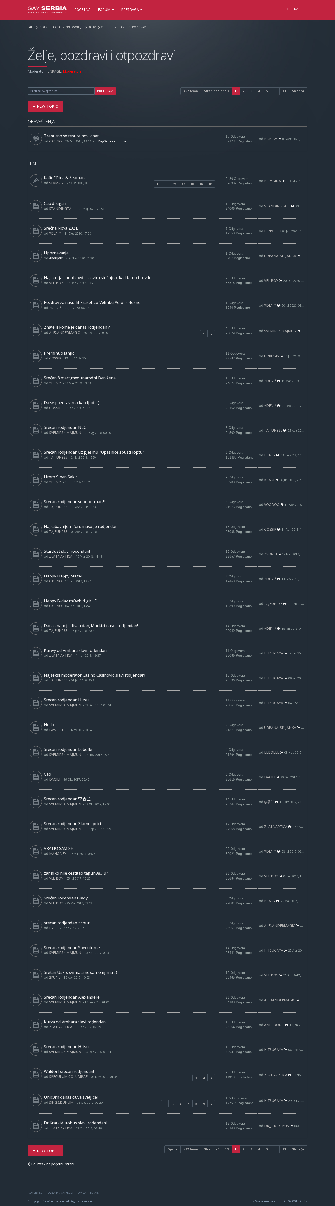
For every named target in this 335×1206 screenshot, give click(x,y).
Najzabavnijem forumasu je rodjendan (80, 526)
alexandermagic (64, 332)
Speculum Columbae (68, 1076)
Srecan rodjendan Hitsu (66, 700)
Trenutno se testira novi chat (71, 136)
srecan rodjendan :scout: (67, 922)
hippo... (270, 231)
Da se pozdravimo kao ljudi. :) (71, 402)
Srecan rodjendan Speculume (72, 947)
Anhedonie (274, 1024)
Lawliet (56, 729)
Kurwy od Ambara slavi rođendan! (75, 650)
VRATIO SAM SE (58, 848)
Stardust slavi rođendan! (67, 551)
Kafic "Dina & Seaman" (65, 177)
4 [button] (259, 91)
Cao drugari (55, 203)
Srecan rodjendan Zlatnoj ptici (72, 823)
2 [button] (243, 91)
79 (174, 184)
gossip (55, 358)
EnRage (54, 71)
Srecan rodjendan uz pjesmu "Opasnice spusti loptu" (94, 452)
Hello (49, 724)
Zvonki (270, 554)
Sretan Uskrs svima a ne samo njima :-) (80, 972)
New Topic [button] (47, 106)
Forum (104, 9)
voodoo (272, 504)
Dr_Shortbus (276, 1125)
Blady (269, 455)
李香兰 (269, 801)
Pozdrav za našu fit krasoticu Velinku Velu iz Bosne (92, 302)
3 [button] (251, 91)
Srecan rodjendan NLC (65, 427)
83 (210, 184)
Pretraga (130, 9)
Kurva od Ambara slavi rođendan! (75, 1022)
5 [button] (267, 91)
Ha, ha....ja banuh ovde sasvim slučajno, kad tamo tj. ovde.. (98, 277)
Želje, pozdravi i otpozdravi (101, 55)
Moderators (72, 71)
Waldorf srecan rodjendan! (69, 1071)
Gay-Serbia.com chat (112, 141)
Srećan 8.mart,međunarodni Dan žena (80, 378)
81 (192, 184)
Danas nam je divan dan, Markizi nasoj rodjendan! (91, 625)
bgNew (270, 138)
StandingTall (62, 208)
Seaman (56, 182)
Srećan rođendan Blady (66, 898)
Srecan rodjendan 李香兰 (67, 799)
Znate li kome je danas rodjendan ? (77, 327)
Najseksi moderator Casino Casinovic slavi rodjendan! (94, 675)
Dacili (54, 779)
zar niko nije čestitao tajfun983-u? (76, 873)
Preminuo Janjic (59, 353)
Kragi (269, 479)
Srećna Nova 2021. (61, 228)
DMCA (82, 1193)
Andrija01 (56, 258)
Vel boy (56, 283)
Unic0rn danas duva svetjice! (71, 1097)
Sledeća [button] (298, 91)
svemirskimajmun (280, 330)
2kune (54, 977)
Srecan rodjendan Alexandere (72, 997)
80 (183, 184)
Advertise (35, 1193)
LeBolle (271, 752)
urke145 (271, 356)
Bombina (272, 181)
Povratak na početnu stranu (52, 1164)
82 (201, 184)
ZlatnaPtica (60, 556)
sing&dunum (61, 1102)
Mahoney (57, 853)
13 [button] (284, 91)
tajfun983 (273, 430)
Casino (55, 141)
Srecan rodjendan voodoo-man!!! (74, 501)
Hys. (52, 927)
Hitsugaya (273, 653)
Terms (94, 1193)
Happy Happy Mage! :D (65, 576)
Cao (47, 774)
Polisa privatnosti (60, 1193)
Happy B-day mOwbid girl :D (70, 600)
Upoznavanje (56, 253)
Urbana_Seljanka (280, 255)
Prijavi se (295, 9)
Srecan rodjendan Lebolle (68, 749)
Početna (82, 9)
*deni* (55, 233)
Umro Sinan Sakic (60, 477)
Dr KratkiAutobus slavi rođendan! (75, 1123)
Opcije (173, 1149)
